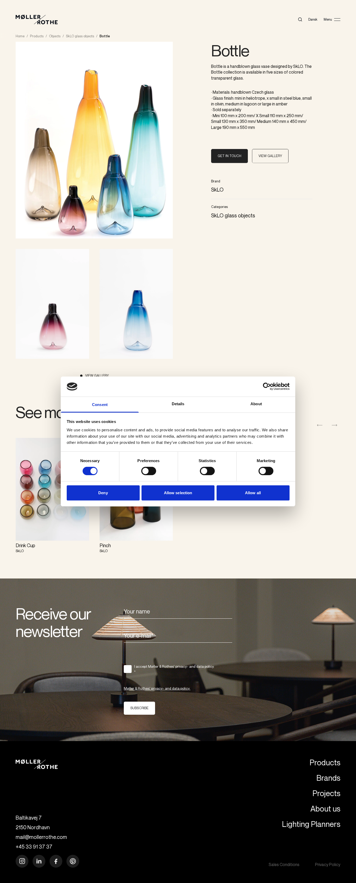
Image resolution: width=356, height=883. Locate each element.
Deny (103, 493)
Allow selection (178, 493)
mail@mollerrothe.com (41, 837)
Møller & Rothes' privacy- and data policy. (157, 688)
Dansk (312, 19)
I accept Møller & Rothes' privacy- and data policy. (174, 669)
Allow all (253, 493)
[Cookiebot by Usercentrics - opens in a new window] (267, 386)
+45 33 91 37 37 (34, 846)
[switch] (148, 471)
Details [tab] (178, 404)
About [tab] (256, 404)
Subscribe (139, 708)
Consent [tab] (100, 404)
